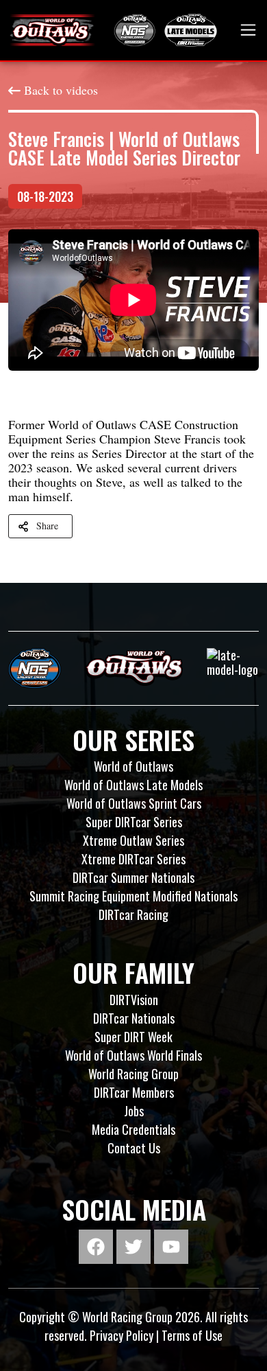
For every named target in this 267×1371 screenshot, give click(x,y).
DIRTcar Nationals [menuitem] (134, 1018)
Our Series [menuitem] (133, 739)
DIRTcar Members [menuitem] (134, 1092)
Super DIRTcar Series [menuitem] (134, 822)
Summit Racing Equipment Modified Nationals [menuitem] (133, 896)
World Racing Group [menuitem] (133, 1074)
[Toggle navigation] (248, 30)
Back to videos (61, 90)
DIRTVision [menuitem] (134, 1000)
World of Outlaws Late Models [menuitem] (133, 785)
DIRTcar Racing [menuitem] (133, 914)
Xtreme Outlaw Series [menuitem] (133, 840)
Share (47, 525)
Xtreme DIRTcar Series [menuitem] (133, 859)
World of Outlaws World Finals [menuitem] (133, 1055)
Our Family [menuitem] (133, 972)
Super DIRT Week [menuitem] (133, 1037)
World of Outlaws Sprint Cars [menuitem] (133, 803)
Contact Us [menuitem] (133, 1148)
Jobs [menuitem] (134, 1111)
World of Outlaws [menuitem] (133, 766)
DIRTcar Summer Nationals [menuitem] (133, 877)
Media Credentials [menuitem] (133, 1129)
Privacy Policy (121, 1335)
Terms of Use (192, 1335)
